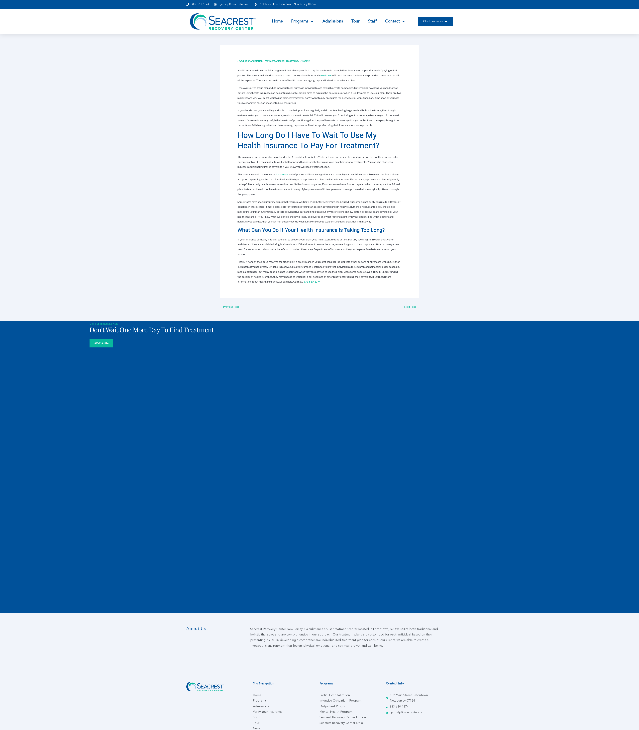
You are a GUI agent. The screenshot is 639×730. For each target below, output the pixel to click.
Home (277, 21)
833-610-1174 (312, 281)
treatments (282, 174)
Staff (372, 21)
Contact (392, 21)
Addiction (244, 60)
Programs (300, 21)
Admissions (332, 21)
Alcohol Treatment (287, 60)
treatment (326, 75)
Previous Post (229, 306)
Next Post (411, 306)
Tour (355, 21)
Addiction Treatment (263, 60)
